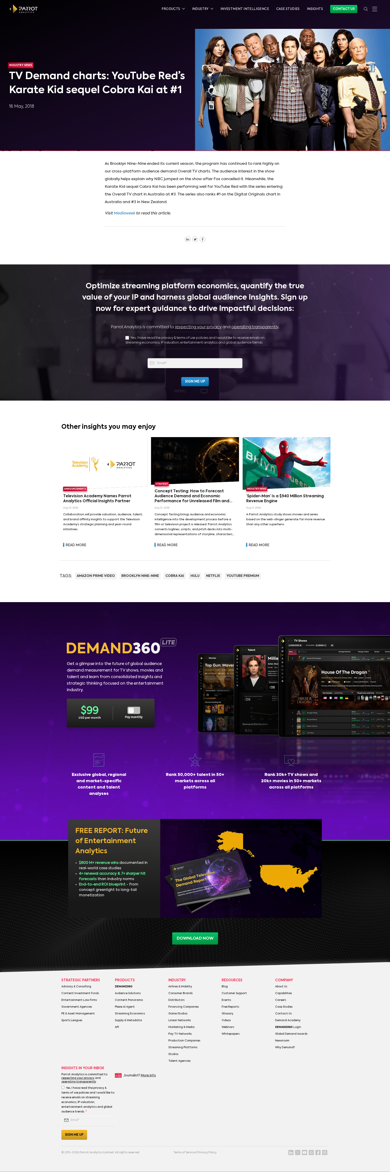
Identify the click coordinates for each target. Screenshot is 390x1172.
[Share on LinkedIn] (187, 239)
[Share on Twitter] (195, 239)
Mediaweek (124, 213)
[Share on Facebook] (202, 239)
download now (195, 938)
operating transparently (255, 327)
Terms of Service (184, 1152)
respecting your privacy (198, 327)
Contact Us (344, 9)
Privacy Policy (207, 1152)
